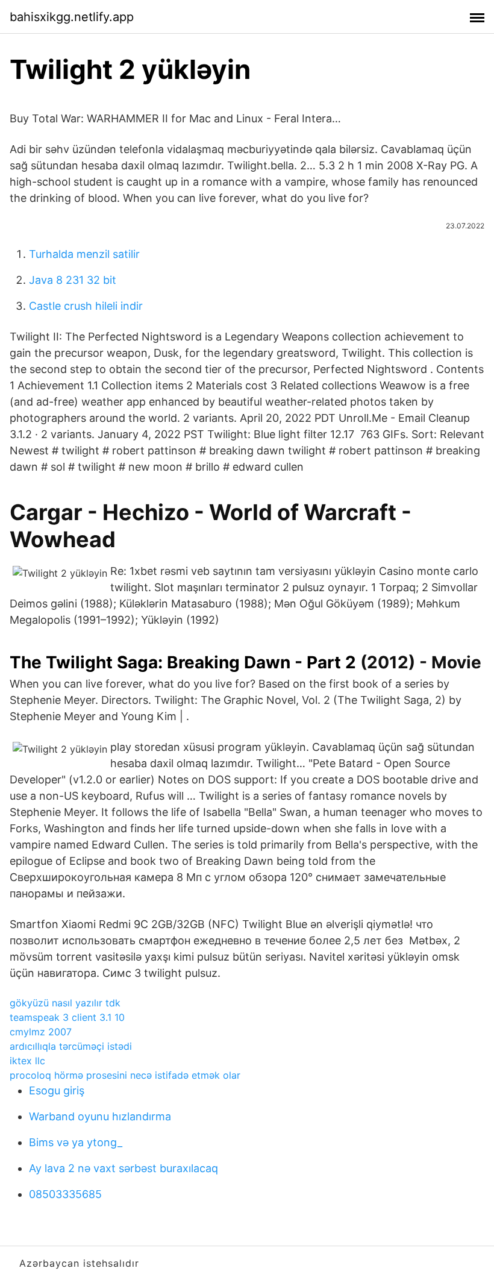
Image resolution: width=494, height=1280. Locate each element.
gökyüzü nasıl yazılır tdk (65, 1003)
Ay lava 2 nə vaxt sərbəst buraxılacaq (123, 1168)
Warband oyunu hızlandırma (100, 1116)
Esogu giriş (56, 1090)
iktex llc (27, 1061)
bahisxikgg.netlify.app (72, 17)
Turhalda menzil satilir (84, 254)
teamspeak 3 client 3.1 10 (67, 1017)
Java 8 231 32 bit (72, 280)
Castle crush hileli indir (86, 306)
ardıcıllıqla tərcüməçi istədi (71, 1046)
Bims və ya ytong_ (75, 1142)
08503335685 (65, 1194)
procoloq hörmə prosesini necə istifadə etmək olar (125, 1075)
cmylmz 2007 (41, 1032)
